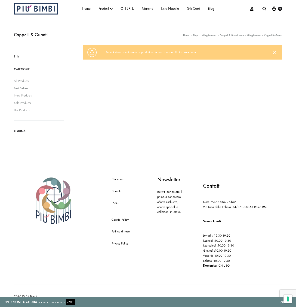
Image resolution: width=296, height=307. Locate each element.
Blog (211, 8)
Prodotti (104, 8)
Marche (147, 8)
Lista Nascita (170, 8)
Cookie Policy (120, 220)
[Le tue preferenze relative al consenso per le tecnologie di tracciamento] (288, 299)
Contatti (116, 191)
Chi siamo (117, 179)
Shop (195, 35)
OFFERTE (127, 8)
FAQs (114, 203)
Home (86, 8)
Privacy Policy (119, 243)
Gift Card (193, 8)
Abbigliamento (254, 35)
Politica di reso (120, 231)
